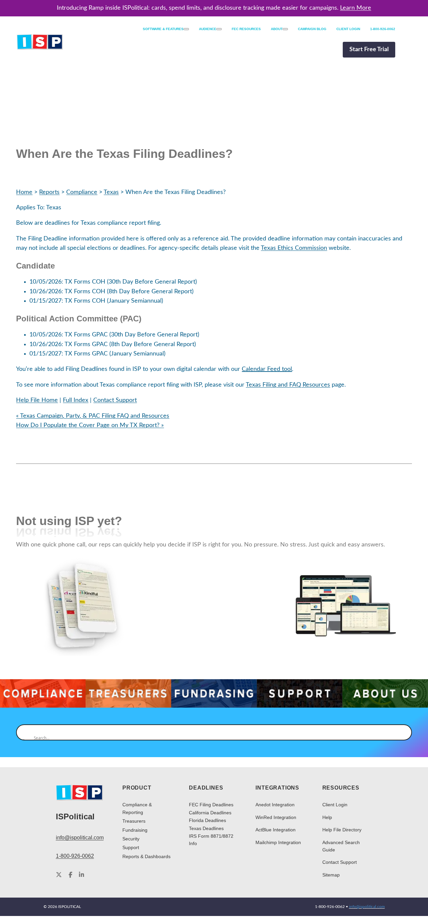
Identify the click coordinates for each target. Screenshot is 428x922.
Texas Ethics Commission (294, 248)
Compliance (81, 192)
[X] (59, 875)
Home (24, 192)
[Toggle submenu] (186, 29)
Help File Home (37, 400)
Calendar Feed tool (267, 369)
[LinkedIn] (81, 875)
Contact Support (115, 400)
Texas (111, 192)
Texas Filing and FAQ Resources (288, 385)
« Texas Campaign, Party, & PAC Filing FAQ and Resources (92, 416)
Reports (49, 192)
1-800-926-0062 (75, 856)
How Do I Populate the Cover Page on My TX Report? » (90, 425)
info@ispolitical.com (80, 837)
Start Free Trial (369, 49)
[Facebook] (70, 875)
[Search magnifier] (24, 732)
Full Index (75, 400)
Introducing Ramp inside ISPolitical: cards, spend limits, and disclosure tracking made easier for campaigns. (214, 8)
